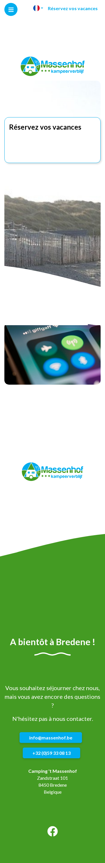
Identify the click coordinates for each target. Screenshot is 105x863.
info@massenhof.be (50, 737)
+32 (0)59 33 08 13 (51, 753)
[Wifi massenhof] (52, 354)
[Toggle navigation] (11, 9)
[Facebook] (52, 833)
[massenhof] (53, 66)
